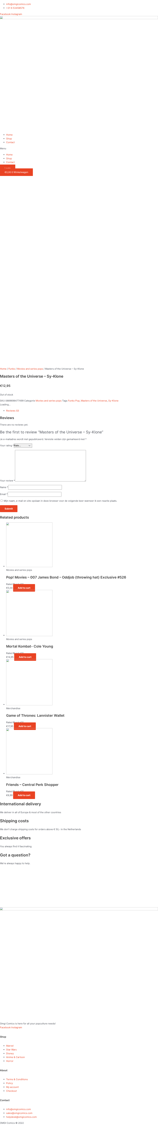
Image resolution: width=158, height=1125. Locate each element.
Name (4, 487)
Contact (10, 142)
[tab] (66, 411)
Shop (9, 138)
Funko (11, 368)
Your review (7, 480)
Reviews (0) (12, 410)
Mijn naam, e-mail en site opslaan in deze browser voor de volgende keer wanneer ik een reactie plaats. (60, 500)
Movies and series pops (30, 368)
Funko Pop (74, 400)
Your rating (7, 445)
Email (4, 494)
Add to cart (24, 587)
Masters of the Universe (94, 400)
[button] (79, 149)
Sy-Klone (113, 400)
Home (9, 134)
